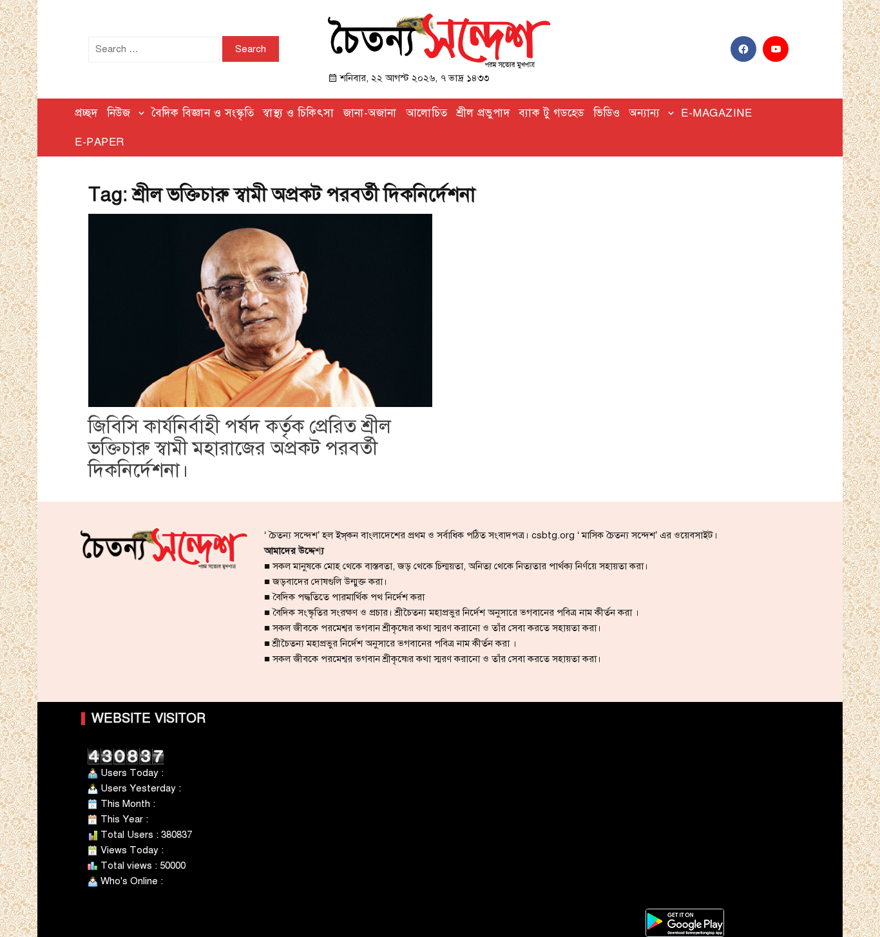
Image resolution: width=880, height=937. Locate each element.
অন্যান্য (644, 113)
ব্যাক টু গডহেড (551, 113)
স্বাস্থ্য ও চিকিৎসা (298, 113)
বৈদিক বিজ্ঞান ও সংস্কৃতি (202, 113)
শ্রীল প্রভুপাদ (483, 113)
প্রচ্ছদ (86, 113)
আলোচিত (427, 113)
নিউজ (119, 113)
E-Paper (99, 142)
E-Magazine (716, 113)
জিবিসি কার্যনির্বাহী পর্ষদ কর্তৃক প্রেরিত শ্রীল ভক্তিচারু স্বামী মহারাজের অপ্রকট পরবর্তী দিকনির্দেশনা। (239, 448)
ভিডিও (606, 113)
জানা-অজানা (370, 113)
